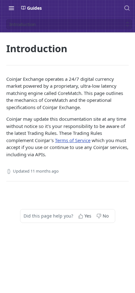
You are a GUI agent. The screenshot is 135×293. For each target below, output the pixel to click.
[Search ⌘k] (127, 8)
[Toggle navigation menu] (11, 8)
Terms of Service (72, 140)
